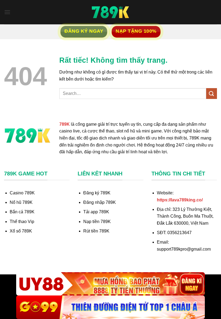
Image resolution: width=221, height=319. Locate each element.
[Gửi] (211, 93)
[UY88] (110, 284)
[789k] (110, 12)
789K (64, 124)
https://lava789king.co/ (180, 200)
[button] (7, 12)
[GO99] (110, 307)
